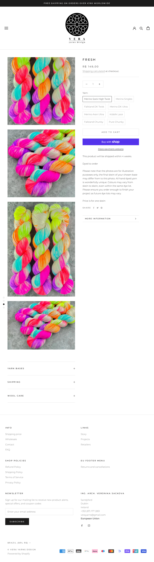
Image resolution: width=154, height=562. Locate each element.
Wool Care (16, 395)
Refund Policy (13, 466)
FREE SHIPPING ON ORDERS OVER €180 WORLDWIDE (77, 3)
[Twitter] (98, 208)
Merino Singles (124, 98)
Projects (85, 439)
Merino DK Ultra (119, 106)
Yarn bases (16, 368)
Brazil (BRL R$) (18, 543)
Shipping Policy (14, 472)
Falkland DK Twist (94, 106)
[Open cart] (148, 28)
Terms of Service (14, 477)
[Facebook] (94, 208)
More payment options (110, 148)
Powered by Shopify (19, 553)
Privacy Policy (13, 482)
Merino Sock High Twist (97, 98)
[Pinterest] (101, 208)
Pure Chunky (116, 121)
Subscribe (17, 521)
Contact (9, 444)
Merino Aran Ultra (94, 114)
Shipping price (13, 434)
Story (83, 434)
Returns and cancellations (95, 466)
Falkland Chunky (93, 121)
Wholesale (11, 439)
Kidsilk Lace (116, 114)
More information (98, 218)
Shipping (14, 382)
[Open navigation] (6, 28)
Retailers (86, 444)
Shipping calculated (94, 71)
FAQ (7, 449)
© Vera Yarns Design (22, 549)
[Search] (141, 28)
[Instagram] (89, 525)
